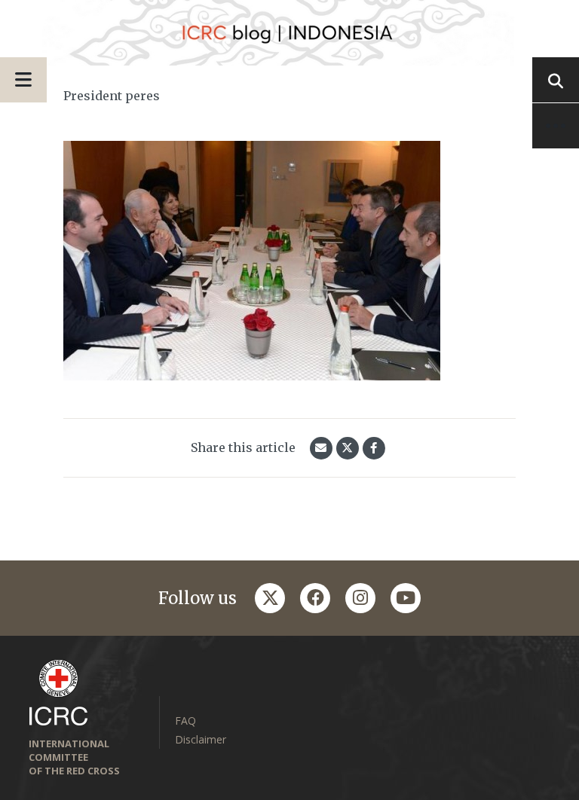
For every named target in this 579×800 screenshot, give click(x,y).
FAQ (185, 720)
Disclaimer (200, 739)
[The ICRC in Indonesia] (289, 33)
